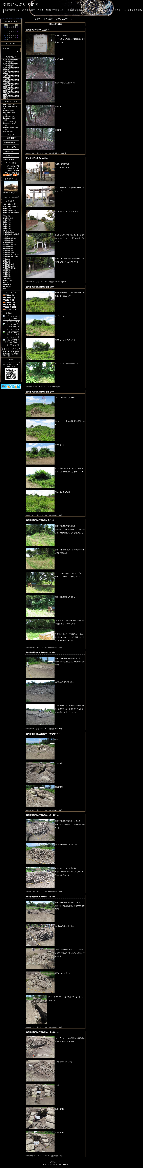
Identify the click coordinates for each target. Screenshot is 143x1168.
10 (63, 1165)
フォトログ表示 (13, 173)
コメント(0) (48, 153)
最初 (44, 1165)
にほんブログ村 (13, 322)
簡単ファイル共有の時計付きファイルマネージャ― (55, 19)
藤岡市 (54, 387)
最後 (66, 1165)
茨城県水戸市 (57, 153)
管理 (64, 153)
